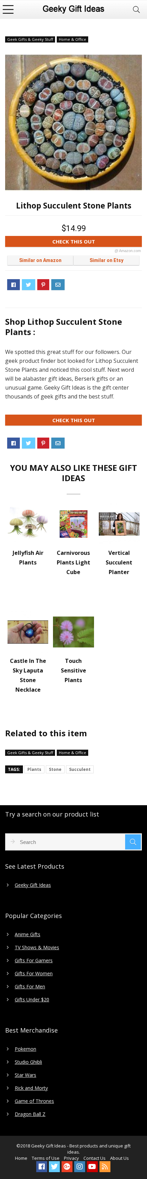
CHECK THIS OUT (96, 242)
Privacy (71, 1158)
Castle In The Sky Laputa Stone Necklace (28, 675)
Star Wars (25, 1075)
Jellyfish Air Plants (28, 557)
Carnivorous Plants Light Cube (73, 562)
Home (21, 1158)
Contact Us (94, 1158)
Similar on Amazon (40, 260)
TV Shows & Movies (37, 947)
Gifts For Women (34, 973)
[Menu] (8, 9)
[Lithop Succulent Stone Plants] (73, 122)
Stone (55, 769)
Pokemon (25, 1049)
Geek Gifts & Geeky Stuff (30, 39)
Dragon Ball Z (30, 1114)
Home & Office (72, 39)
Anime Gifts (27, 934)
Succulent (80, 769)
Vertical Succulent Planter (119, 562)
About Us (119, 1158)
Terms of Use (45, 1158)
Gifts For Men (30, 987)
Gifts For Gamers (34, 960)
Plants (34, 769)
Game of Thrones (34, 1101)
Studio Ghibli (28, 1062)
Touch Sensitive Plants (73, 670)
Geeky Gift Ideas (33, 885)
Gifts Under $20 (32, 1000)
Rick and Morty (31, 1088)
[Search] (136, 9)
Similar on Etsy (106, 260)
